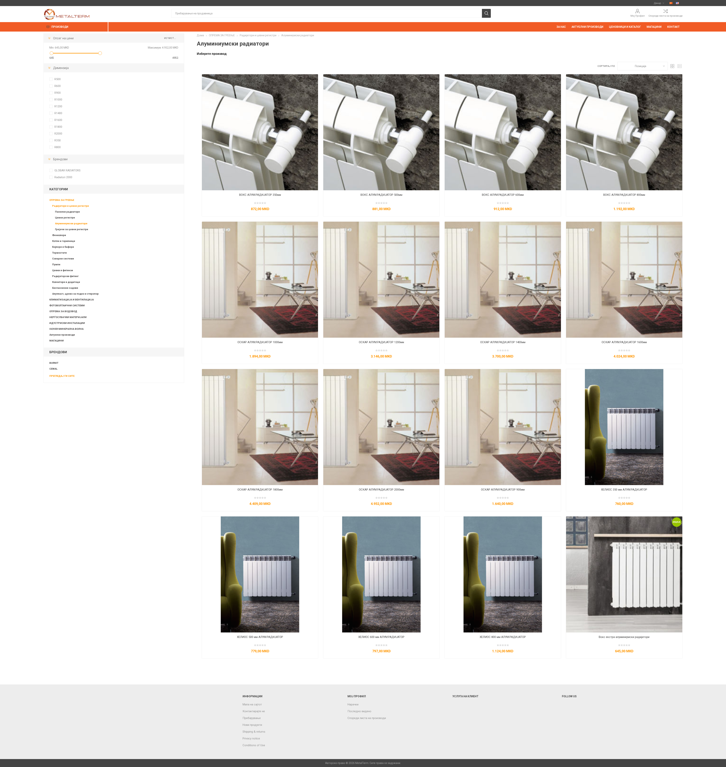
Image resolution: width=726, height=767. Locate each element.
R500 (57, 79)
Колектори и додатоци (66, 282)
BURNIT (53, 362)
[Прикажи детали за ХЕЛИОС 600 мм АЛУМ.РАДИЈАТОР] (381, 574)
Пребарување (252, 718)
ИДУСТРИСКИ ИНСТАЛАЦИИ (67, 323)
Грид (672, 66)
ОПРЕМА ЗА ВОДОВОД (63, 311)
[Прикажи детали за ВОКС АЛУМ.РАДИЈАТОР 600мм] (503, 132)
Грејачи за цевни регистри (71, 229)
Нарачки (352, 704)
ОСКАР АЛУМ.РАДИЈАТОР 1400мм (502, 342)
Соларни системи (63, 258)
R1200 (58, 106)
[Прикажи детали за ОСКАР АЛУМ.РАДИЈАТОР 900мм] (503, 427)
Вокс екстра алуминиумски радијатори (624, 637)
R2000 (58, 133)
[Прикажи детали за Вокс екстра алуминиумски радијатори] (624, 574)
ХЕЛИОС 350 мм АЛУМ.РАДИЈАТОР (624, 489)
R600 (57, 86)
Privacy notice (251, 738)
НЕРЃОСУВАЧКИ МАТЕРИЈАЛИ (68, 317)
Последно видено (359, 711)
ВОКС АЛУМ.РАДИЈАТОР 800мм (624, 195)
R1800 (58, 126)
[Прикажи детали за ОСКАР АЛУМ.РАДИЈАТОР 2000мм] (381, 427)
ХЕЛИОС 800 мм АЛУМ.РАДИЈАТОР (503, 637)
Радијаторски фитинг (65, 276)
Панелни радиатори (67, 211)
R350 (57, 140)
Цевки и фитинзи (62, 270)
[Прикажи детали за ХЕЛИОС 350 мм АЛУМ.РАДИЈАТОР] (624, 427)
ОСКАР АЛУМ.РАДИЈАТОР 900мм (503, 489)
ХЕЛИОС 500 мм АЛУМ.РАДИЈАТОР (260, 637)
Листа (680, 66)
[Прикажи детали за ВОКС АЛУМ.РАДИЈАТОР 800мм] (624, 132)
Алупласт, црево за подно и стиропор (75, 293)
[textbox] (326, 13)
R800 (57, 147)
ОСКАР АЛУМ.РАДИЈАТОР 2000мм (381, 489)
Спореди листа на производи (665, 15)
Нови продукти (252, 725)
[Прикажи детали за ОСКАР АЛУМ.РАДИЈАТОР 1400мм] (503, 280)
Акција (676, 522)
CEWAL (53, 368)
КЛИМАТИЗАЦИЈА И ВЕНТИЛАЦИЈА (71, 299)
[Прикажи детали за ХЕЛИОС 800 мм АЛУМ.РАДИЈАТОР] (503, 574)
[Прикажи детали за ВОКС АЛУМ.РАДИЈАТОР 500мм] (381, 132)
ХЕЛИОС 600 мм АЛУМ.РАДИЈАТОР (381, 637)
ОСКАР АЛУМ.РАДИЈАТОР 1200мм (381, 342)
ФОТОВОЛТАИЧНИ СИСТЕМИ (67, 305)
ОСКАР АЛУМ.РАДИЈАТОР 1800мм (260, 489)
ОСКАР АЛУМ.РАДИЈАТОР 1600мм (624, 342)
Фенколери (59, 235)
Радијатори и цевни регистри (70, 205)
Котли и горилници (63, 241)
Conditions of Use (254, 745)
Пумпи (56, 264)
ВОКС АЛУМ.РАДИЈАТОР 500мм (381, 195)
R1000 (58, 99)
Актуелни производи (62, 334)
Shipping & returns (254, 731)
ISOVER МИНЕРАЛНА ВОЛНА (66, 328)
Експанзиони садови (65, 287)
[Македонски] (671, 3)
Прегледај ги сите (61, 376)
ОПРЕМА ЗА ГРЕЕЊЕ (61, 200)
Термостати (59, 252)
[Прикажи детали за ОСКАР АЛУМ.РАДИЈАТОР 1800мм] (260, 427)
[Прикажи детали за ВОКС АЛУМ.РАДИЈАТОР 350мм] (260, 132)
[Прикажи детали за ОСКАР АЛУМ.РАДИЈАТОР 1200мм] (381, 280)
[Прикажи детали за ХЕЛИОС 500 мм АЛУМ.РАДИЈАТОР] (260, 574)
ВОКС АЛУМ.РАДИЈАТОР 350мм (260, 195)
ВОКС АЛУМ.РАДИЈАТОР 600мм (503, 195)
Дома (200, 35)
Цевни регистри (65, 217)
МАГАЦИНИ (56, 340)
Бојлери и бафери (63, 246)
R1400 (58, 113)
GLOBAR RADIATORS (67, 170)
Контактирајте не (254, 711)
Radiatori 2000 (63, 177)
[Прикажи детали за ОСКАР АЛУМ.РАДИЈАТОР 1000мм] (260, 280)
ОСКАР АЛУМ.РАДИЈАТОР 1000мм (260, 342)
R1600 (58, 120)
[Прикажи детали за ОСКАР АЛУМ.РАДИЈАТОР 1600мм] (624, 280)
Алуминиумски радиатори (71, 223)
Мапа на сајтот (252, 704)
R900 (57, 92)
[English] (677, 3)
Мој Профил (638, 15)
